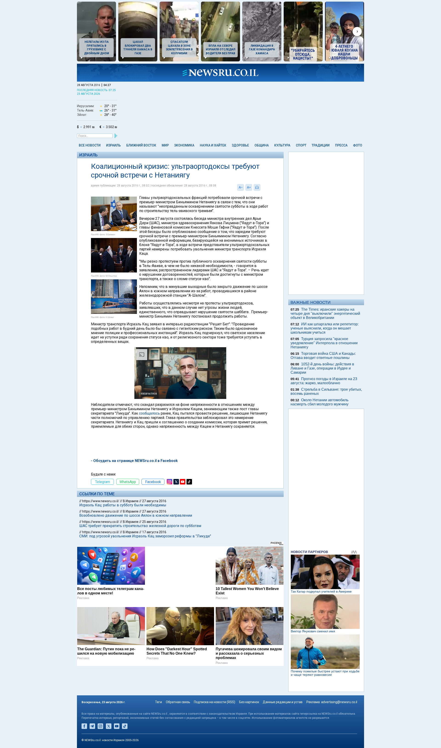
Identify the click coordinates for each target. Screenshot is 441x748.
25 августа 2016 (154, 522)
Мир (165, 145)
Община (261, 145)
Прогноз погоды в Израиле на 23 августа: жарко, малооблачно (324, 381)
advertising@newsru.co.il (339, 702)
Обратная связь (178, 702)
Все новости (90, 145)
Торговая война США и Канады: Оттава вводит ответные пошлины (323, 356)
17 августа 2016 (154, 532)
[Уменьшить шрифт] (240, 187)
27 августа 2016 (154, 501)
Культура (282, 145)
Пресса (341, 145)
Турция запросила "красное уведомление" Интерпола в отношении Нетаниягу (324, 343)
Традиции (321, 145)
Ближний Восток (141, 145)
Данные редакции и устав (282, 702)
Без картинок (249, 702)
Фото (357, 145)
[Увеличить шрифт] (248, 187)
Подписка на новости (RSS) (214, 702)
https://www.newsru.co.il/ (100, 501)
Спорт (301, 145)
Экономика (184, 145)
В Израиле (131, 501)
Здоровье (240, 145)
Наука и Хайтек (213, 145)
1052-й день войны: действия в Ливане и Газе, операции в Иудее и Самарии (322, 368)
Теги (158, 702)
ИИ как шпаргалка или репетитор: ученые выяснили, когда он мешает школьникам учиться (325, 328)
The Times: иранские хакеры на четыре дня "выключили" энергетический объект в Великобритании (325, 313)
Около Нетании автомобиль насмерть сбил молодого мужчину (319, 402)
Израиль (113, 145)
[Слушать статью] (262, 187)
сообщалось (149, 413)
